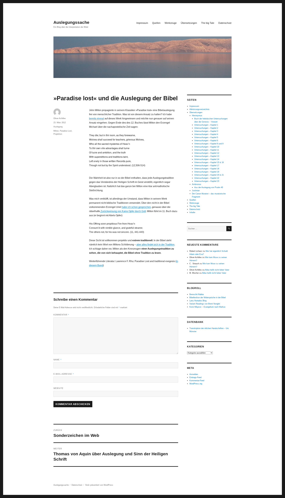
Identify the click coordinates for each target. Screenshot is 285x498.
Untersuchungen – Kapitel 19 (206, 172)
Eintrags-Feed (195, 377)
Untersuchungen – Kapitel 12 (206, 153)
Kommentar (61, 314)
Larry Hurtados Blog (197, 301)
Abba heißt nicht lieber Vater (217, 270)
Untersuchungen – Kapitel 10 (206, 147)
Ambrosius (196, 184)
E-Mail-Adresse (63, 374)
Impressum (142, 23)
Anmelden (193, 374)
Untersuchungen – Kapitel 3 (206, 131)
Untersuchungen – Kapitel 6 (206, 140)
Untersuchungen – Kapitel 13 (206, 156)
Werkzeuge (171, 23)
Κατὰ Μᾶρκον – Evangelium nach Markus (207, 307)
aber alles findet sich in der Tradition (155, 244)
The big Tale (207, 23)
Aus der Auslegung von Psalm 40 (208, 187)
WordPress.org (195, 384)
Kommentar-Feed (196, 380)
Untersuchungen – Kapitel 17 (206, 165)
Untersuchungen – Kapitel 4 (206, 134)
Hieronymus (197, 115)
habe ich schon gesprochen (136, 207)
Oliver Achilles (59, 118)
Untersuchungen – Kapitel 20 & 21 (209, 175)
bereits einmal (96, 118)
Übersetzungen (189, 23)
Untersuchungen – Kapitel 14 (206, 159)
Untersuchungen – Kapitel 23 (206, 181)
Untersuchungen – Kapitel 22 (206, 178)
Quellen (156, 23)
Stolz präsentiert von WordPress (99, 485)
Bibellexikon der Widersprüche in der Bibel (207, 297)
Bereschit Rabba (196, 294)
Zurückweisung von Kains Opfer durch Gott (123, 211)
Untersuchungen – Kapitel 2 (206, 128)
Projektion (57, 134)
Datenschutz (225, 23)
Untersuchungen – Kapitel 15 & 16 (209, 162)
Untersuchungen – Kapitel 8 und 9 (208, 144)
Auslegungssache (71, 22)
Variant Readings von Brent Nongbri (204, 304)
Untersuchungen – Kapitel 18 (206, 169)
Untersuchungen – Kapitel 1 (206, 125)
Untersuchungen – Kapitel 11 (206, 150)
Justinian (196, 190)
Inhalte (192, 212)
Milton (56, 131)
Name (57, 359)
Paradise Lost (66, 131)
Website (58, 388)
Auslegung (57, 127)
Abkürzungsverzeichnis (199, 109)
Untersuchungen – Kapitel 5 (206, 137)
